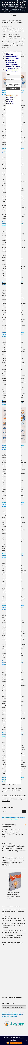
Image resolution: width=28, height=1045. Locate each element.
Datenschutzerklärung (16, 1042)
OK (8, 1042)
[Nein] (26, 1040)
